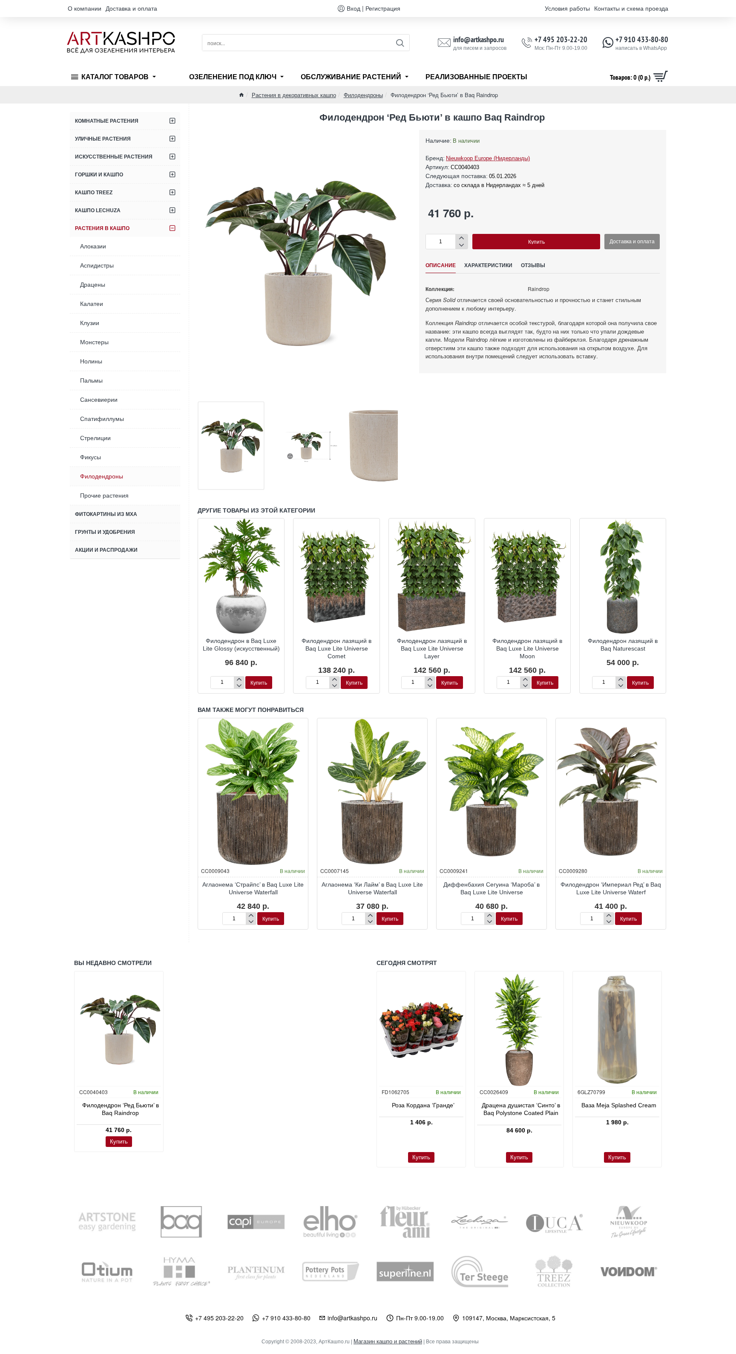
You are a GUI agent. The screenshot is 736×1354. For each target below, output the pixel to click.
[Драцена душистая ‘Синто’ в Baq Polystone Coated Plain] (519, 1030)
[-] (461, 245)
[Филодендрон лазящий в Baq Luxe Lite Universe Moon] (527, 576)
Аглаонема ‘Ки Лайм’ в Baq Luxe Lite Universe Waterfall (372, 888)
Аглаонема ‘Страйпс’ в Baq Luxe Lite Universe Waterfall (253, 888)
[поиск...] (399, 43)
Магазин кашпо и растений (388, 1341)
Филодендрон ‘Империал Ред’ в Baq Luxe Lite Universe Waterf (611, 888)
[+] (461, 238)
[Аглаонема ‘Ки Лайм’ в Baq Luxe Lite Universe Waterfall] (372, 791)
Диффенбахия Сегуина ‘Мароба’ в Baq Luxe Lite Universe (491, 888)
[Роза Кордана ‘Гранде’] (421, 1030)
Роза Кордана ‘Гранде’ (423, 1105)
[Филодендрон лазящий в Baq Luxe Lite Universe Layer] (432, 576)
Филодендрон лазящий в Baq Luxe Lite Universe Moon (527, 648)
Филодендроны (363, 95)
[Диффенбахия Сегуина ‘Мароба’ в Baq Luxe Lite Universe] (491, 791)
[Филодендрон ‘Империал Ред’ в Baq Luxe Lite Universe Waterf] (611, 791)
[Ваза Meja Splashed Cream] (617, 1030)
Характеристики (488, 265)
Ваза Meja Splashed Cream (618, 1105)
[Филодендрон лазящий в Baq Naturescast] (623, 576)
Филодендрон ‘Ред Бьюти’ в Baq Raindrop (120, 1109)
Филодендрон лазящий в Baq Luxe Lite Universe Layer (432, 648)
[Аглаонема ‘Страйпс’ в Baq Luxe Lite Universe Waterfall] (253, 791)
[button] (536, 241)
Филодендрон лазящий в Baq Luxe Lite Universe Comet (336, 648)
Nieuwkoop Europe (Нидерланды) (488, 158)
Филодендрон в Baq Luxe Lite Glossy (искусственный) (241, 644)
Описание (441, 265)
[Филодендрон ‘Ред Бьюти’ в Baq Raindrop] (119, 1030)
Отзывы (533, 265)
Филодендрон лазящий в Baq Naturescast (623, 644)
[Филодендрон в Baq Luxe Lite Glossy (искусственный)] (241, 576)
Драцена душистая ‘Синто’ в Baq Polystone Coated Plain (521, 1109)
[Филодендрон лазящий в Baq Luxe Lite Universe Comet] (336, 576)
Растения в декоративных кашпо (294, 95)
